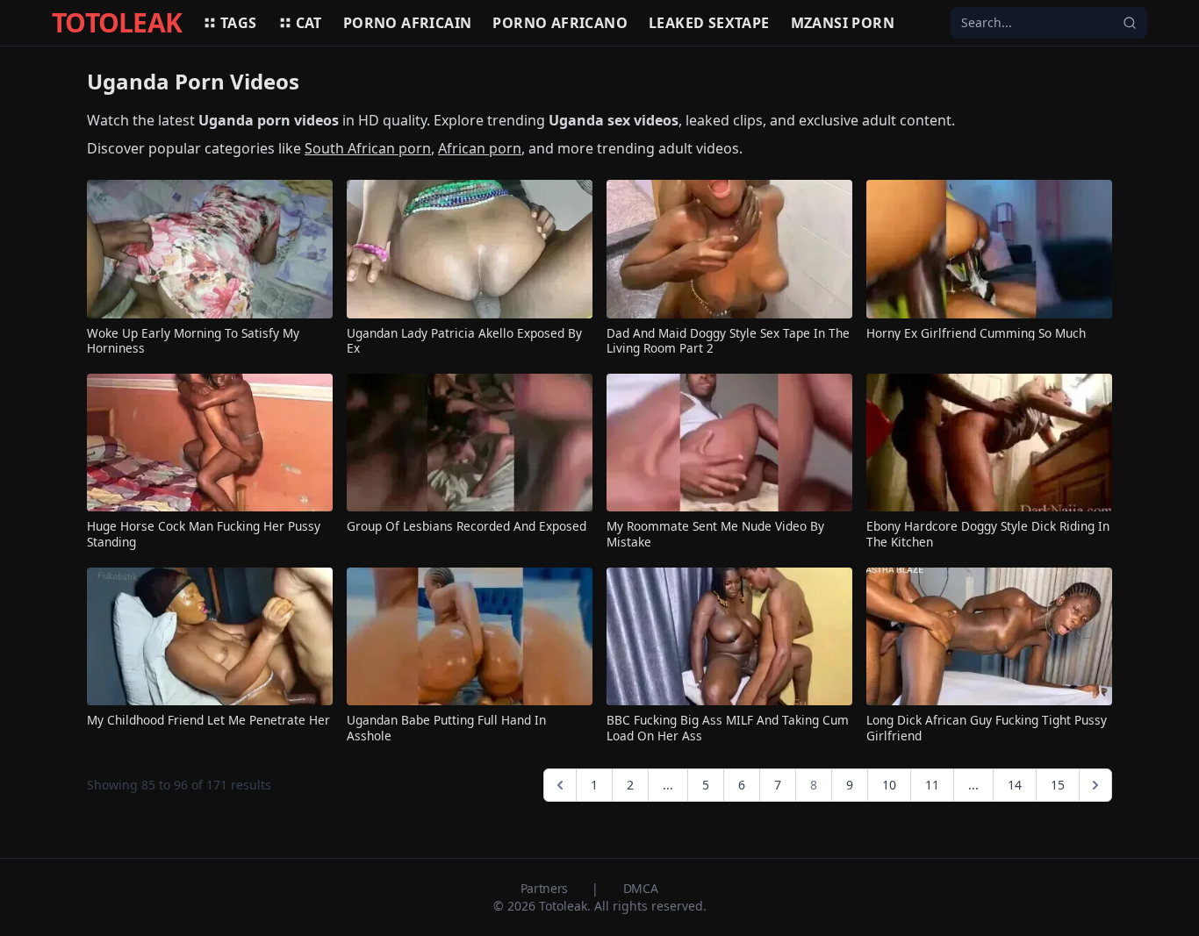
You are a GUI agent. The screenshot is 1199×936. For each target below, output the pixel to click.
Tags (238, 22)
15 (1058, 784)
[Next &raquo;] (1095, 785)
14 (1015, 784)
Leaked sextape (709, 22)
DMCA (640, 888)
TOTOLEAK (117, 23)
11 (932, 784)
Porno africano (560, 22)
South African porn (368, 148)
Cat (309, 22)
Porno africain (407, 22)
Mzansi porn (842, 22)
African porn (479, 148)
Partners (546, 888)
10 (889, 784)
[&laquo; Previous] (560, 785)
